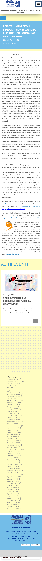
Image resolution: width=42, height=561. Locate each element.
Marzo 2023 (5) (13, 437)
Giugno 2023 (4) (14, 432)
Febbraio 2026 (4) (15, 507)
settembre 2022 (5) (15, 400)
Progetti (21, 13)
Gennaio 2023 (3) (14, 441)
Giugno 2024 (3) (14, 456)
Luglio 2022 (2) (13, 405)
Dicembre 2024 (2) (15, 443)
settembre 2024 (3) (15, 449)
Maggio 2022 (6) (14, 409)
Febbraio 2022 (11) (15, 415)
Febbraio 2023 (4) (15, 439)
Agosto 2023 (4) (14, 428)
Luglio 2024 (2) (13, 453)
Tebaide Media (22, 556)
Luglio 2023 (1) (13, 430)
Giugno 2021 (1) (13, 392)
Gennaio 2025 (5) (14, 492)
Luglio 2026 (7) (13, 496)
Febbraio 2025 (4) (15, 490)
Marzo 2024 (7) (13, 462)
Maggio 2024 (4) (14, 458)
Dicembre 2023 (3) (15, 419)
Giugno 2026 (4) (14, 498)
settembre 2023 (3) (15, 426)
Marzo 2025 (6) (13, 488)
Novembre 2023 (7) (15, 422)
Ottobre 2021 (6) (14, 383)
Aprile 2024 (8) (13, 460)
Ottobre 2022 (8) (14, 398)
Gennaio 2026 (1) (14, 509)
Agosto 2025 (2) (14, 477)
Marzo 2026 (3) (13, 504)
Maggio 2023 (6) (14, 434)
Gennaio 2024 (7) (14, 466)
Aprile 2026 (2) (13, 502)
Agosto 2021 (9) (13, 388)
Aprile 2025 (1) (13, 485)
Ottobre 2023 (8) (14, 424)
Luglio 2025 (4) (13, 479)
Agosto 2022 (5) (14, 403)
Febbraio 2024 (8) (15, 464)
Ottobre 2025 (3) (14, 473)
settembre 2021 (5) (15, 385)
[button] (1, 328)
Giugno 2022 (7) (14, 407)
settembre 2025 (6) (15, 475)
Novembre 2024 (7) (15, 445)
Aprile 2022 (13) (14, 411)
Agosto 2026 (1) (13, 494)
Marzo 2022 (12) (14, 413)
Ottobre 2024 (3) (14, 447)
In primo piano (16, 10)
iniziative (28, 10)
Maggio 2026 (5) (14, 500)
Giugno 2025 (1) (13, 481)
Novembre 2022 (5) (15, 396)
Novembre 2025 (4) (15, 470)
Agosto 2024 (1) (14, 451)
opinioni (36, 10)
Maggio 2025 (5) (14, 483)
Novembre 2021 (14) (15, 381)
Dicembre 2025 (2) (15, 468)
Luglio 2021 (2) (13, 390)
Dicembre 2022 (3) (15, 394)
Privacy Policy (26, 544)
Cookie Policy (35, 544)
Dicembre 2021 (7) (15, 379)
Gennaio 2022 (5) (14, 417)
